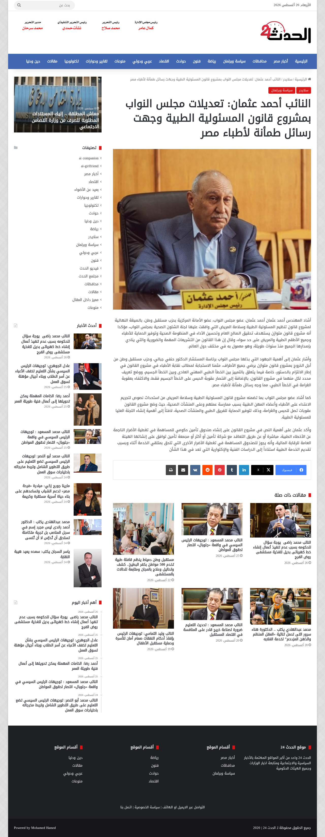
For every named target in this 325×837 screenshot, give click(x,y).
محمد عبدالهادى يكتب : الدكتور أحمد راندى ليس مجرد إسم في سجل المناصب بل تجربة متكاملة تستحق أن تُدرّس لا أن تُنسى (45, 529)
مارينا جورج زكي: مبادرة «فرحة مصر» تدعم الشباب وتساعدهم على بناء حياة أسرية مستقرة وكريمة (42, 491)
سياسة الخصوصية (147, 807)
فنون (197, 61)
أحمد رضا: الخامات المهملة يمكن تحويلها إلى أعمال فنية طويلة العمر (42, 399)
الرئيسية (301, 61)
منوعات (120, 61)
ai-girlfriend (90, 166)
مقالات (52, 61)
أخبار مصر (281, 61)
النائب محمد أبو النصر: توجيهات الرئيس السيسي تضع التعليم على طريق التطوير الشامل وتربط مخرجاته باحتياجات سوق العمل (42, 464)
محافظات (260, 61)
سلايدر (287, 79)
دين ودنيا (33, 61)
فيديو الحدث (89, 268)
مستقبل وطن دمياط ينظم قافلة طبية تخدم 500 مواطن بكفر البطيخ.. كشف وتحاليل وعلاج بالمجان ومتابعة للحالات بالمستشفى (144, 567)
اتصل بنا (126, 807)
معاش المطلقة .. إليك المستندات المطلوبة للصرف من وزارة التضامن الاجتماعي (65, 120)
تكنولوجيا (71, 61)
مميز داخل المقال (85, 300)
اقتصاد (164, 61)
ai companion (89, 158)
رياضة (212, 61)
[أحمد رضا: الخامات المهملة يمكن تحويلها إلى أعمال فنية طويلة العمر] (88, 409)
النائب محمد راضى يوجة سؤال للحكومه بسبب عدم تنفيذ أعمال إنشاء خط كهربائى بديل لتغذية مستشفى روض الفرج (282, 549)
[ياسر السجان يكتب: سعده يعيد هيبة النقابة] (88, 568)
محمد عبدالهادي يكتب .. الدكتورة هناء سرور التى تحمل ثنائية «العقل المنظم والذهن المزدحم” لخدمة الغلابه (281, 634)
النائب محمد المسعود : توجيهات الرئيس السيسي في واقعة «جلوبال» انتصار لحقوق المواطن (212, 545)
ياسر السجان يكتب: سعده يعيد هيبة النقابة (42, 554)
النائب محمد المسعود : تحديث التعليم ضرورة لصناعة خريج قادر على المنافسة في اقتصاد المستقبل (212, 630)
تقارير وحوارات (96, 61)
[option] (58, 104)
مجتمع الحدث (89, 276)
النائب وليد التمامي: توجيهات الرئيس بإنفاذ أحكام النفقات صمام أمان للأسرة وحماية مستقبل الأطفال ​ (145, 638)
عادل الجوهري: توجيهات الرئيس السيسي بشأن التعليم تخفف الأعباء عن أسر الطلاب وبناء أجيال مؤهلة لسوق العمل (42, 373)
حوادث (181, 61)
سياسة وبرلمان (234, 61)
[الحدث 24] (285, 32)
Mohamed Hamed (43, 828)
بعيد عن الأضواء (86, 189)
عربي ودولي (142, 61)
